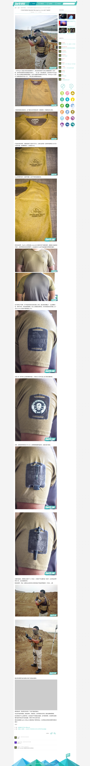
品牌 (18, 7)
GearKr (18, 736)
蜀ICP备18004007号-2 (52, 763)
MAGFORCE (23, 7)
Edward (18, 746)
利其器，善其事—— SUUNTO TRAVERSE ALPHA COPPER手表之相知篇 (32, 729)
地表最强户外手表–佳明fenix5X (24, 727)
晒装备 (42, 3)
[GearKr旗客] (21, 4)
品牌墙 (50, 3)
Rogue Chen (19, 741)
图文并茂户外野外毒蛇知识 (71, 33)
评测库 (33, 3)
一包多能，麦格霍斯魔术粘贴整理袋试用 (65, 33)
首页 (16, 7)
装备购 (59, 3)
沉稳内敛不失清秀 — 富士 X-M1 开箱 (65, 19)
